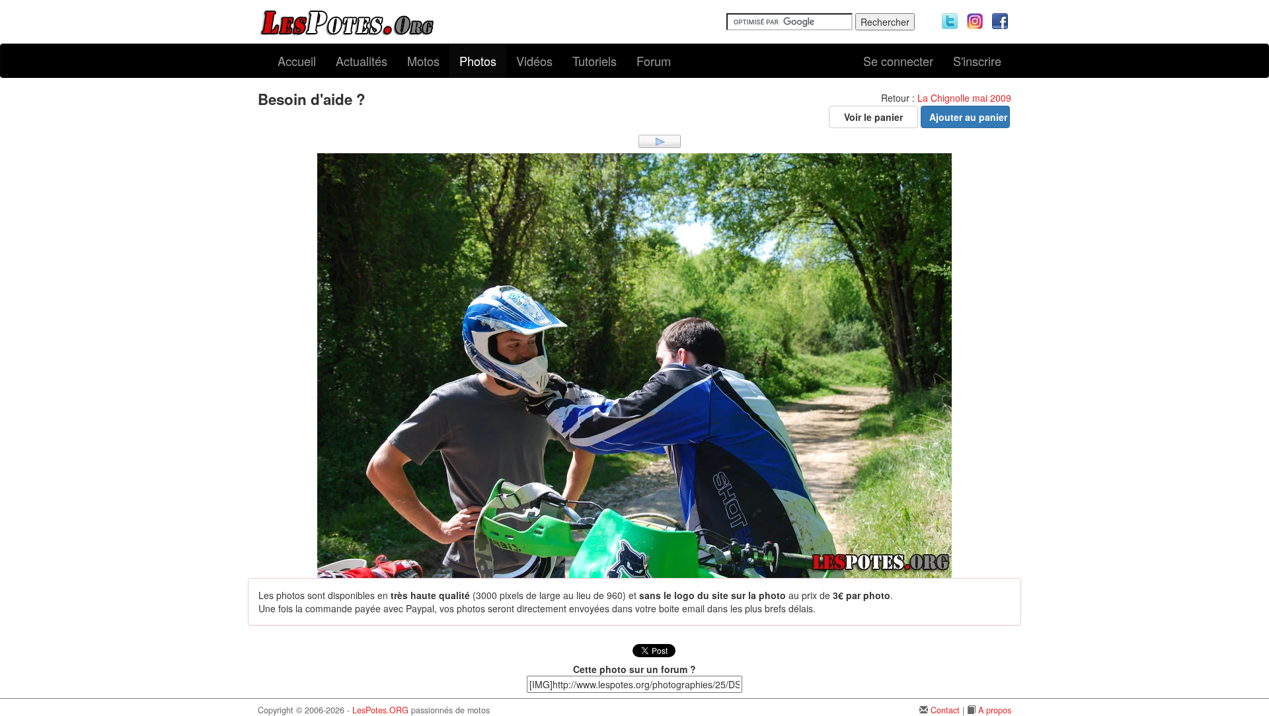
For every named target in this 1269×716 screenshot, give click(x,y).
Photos (477, 60)
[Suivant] (659, 140)
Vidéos (534, 60)
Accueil (297, 60)
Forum (653, 60)
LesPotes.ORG (380, 710)
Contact (945, 710)
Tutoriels (594, 60)
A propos (994, 710)
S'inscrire (977, 60)
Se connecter (898, 60)
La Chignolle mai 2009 (964, 97)
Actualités (361, 60)
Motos (423, 60)
